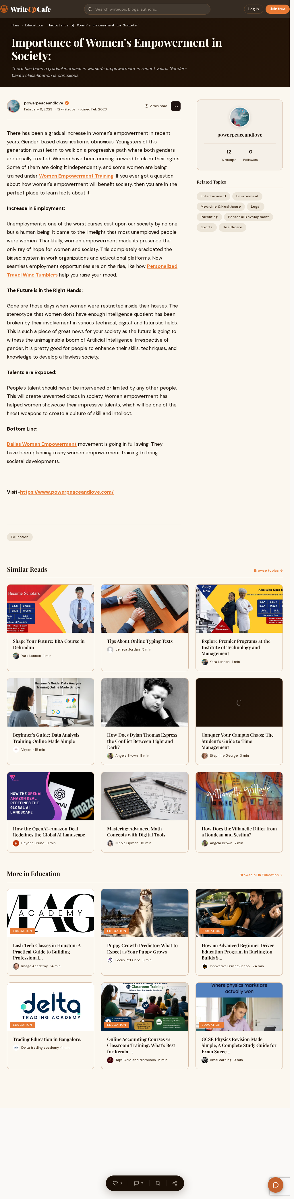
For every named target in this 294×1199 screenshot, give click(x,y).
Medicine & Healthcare (221, 206)
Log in (253, 9)
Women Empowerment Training (76, 176)
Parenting (209, 217)
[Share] (174, 1183)
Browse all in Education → (261, 875)
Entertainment (213, 196)
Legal (255, 206)
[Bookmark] (157, 1183)
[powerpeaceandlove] (13, 106)
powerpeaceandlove (43, 103)
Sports (207, 227)
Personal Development (248, 217)
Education (34, 26)
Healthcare (232, 227)
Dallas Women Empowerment (42, 444)
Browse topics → (268, 570)
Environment (247, 196)
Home (15, 26)
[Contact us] (275, 1185)
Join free (277, 9)
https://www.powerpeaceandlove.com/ (67, 492)
